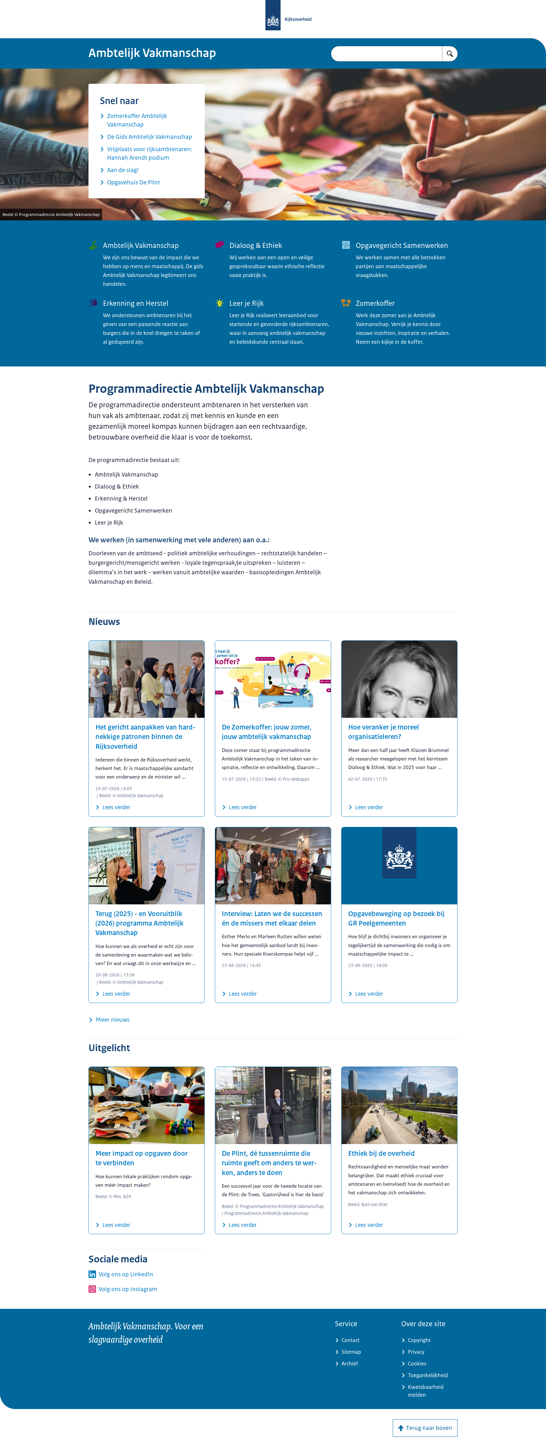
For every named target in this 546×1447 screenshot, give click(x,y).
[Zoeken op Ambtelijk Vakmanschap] (450, 53)
